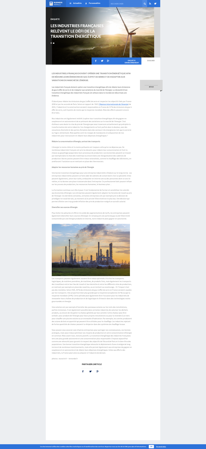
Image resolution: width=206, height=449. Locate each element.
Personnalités (94, 3)
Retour (151, 87)
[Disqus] (92, 406)
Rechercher (144, 3)
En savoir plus (161, 446)
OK (151, 446)
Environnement (132, 63)
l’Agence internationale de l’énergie (113, 104)
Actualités (77, 3)
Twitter (155, 3)
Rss (150, 3)
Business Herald (56, 3)
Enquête (132, 61)
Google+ (107, 61)
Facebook (96, 61)
